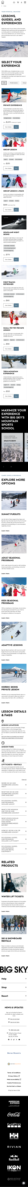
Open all (24, 779)
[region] (14, 447)
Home (5, 6)
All (4, 82)
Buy (16, 127)
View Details (8, 127)
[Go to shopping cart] (17, 2)
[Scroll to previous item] (3, 467)
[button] (24, 1183)
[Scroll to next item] (11, 467)
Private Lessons (14, 82)
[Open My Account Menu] (21, 2)
